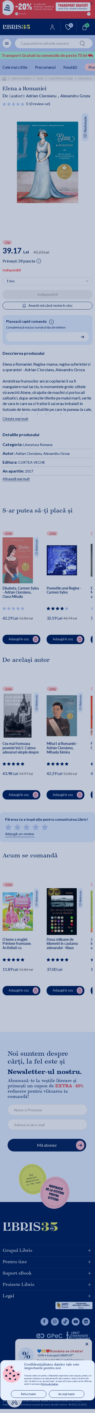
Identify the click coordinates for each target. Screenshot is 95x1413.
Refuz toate (28, 1394)
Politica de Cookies (49, 1384)
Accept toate (66, 1394)
